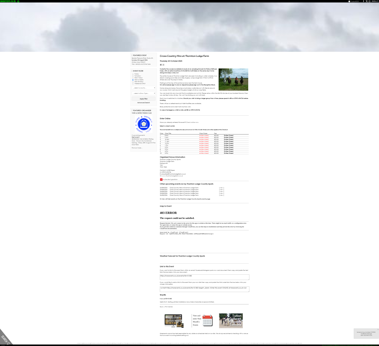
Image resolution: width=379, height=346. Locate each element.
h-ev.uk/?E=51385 (166, 299)
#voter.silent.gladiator (170, 179)
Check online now (192, 122)
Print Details (169, 307)
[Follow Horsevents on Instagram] (369, 2)
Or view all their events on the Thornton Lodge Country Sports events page (185, 199)
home (300, 343)
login (256, 343)
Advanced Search (143, 102)
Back (161, 307)
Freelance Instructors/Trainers (99, 343)
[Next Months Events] (202, 328)
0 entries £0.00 (355, 1)
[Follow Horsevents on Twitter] (366, 2)
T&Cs (190, 343)
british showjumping (281, 343)
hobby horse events (146, 343)
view (221, 188)
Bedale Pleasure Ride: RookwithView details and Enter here (142, 61)
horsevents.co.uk (8, 1)
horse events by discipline (163, 343)
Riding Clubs (116, 343)
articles (110, 343)
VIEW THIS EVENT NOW (366, 335)
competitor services (198, 343)
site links (186, 343)
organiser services (209, 343)
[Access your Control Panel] (18, 1)
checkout (260, 343)
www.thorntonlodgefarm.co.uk (172, 176)
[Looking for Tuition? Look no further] (231, 328)
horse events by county (177, 343)
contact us (79, 343)
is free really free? (234, 343)
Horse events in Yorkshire (222, 343)
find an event (86, 343)
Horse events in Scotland (247, 343)
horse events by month (134, 343)
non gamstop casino (269, 343)
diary (153, 343)
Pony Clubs (124, 343)
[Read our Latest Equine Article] (174, 328)
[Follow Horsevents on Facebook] (363, 2)
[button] (233, 79)
